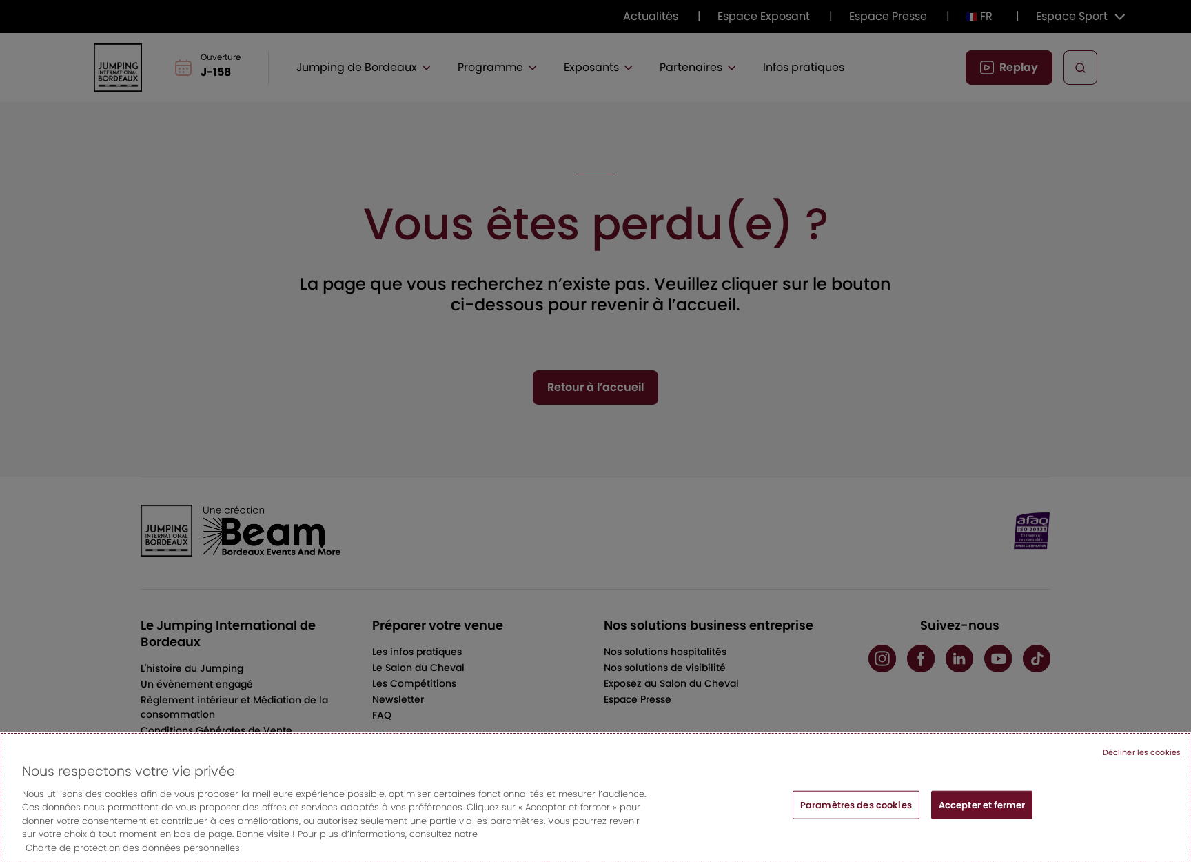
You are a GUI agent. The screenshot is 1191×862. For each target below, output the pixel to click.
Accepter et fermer (982, 804)
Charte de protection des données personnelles (133, 847)
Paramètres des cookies (856, 804)
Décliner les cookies (1142, 752)
